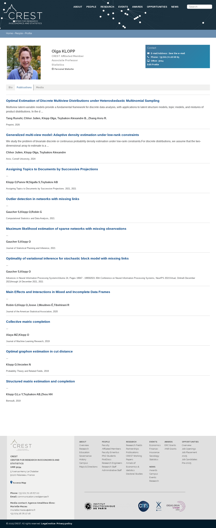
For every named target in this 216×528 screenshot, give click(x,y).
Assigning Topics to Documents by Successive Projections (52, 169)
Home (9, 33)
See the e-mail (177, 53)
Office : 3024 (157, 61)
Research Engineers (112, 463)
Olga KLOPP (63, 51)
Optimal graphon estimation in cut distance (39, 351)
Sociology (154, 456)
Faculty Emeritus (110, 452)
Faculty (105, 445)
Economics (154, 445)
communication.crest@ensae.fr (33, 496)
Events (123, 6)
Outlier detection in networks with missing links (42, 199)
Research (107, 6)
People (91, 6)
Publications (132, 452)
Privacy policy (64, 523)
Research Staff (109, 466)
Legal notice (48, 523)
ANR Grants (170, 449)
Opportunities (157, 6)
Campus (83, 463)
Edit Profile (153, 64)
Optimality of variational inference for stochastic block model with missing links (67, 258)
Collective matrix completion (28, 321)
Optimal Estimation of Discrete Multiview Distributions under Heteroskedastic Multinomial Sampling (82, 100)
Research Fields (134, 445)
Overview (84, 445)
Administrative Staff (112, 470)
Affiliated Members (111, 449)
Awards (137, 6)
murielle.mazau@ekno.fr (22, 510)
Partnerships (132, 449)
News (175, 6)
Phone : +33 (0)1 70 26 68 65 (165, 57)
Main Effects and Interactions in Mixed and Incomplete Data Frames (58, 292)
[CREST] (34, 24)
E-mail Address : (168, 53)
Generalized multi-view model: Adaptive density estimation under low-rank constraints (72, 135)
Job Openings (189, 449)
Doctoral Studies (134, 474)
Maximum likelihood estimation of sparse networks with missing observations (66, 228)
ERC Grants (170, 445)
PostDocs (106, 459)
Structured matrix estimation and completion (40, 381)
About (77, 6)
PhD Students (109, 456)
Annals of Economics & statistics (132, 466)
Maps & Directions (88, 466)
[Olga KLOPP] (24, 62)
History (82, 459)
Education (84, 452)
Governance (85, 456)
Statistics (153, 459)
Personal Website (64, 69)
